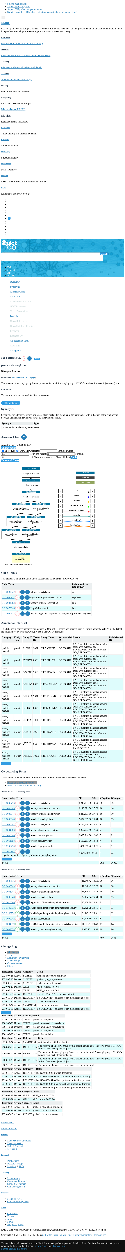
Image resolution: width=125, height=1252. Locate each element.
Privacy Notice (41, 1246)
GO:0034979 (8, 924)
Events (10, 1216)
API (9, 272)
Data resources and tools (19, 1140)
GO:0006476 (8, 803)
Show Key (10, 450)
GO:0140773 (8, 907)
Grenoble (5, 139)
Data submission (15, 1143)
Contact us (12, 1213)
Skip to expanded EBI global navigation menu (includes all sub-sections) (42, 12)
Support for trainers (16, 1184)
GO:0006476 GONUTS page (23, 377)
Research (11, 229)
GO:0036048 (8, 819)
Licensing (12, 1149)
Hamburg (5, 152)
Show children (62, 457)
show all (6, 763)
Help (9, 267)
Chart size (34, 450)
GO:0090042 (8, 592)
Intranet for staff (9, 1128)
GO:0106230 (8, 846)
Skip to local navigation (18, 6)
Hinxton (4, 175)
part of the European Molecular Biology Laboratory (67, 1235)
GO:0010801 (8, 851)
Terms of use (100, 1235)
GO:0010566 (8, 902)
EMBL (5, 23)
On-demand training (17, 1181)
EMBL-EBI (13, 234)
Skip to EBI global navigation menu (24, 9)
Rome (3, 188)
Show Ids (24, 450)
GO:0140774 (8, 913)
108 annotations (10, 403)
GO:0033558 (8, 929)
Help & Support (15, 1146)
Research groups (15, 1163)
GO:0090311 (8, 597)
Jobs (9, 1219)
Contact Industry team (18, 1201)
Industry (5, 1193)
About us (11, 223)
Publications (13, 1161)
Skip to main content (17, 3)
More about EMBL (13, 109)
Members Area (14, 1198)
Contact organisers (16, 1186)
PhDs (21, 1166)
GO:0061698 (8, 840)
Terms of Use (59, 1246)
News (10, 1221)
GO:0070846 (8, 608)
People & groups (15, 1224)
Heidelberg (6, 163)
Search (104, 254)
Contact (11, 270)
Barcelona (5, 127)
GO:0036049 (8, 808)
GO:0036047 (8, 813)
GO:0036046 (8, 835)
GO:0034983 (8, 603)
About (3, 1207)
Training (11, 226)
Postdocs (11, 1166)
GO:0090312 (8, 613)
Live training (13, 1178)
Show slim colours (42, 457)
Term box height (38, 454)
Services (11, 232)
